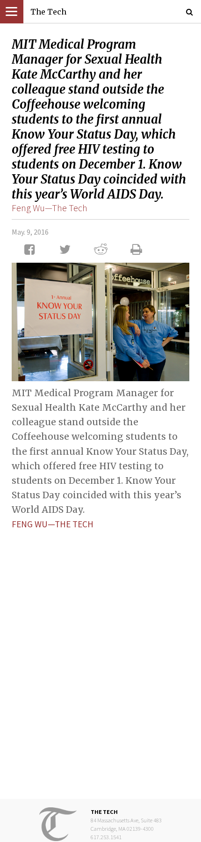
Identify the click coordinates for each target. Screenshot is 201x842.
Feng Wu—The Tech (49, 208)
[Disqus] (100, 657)
